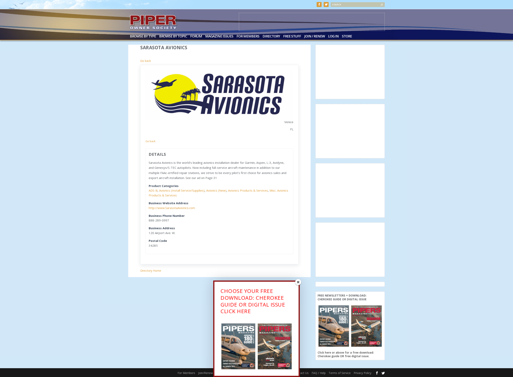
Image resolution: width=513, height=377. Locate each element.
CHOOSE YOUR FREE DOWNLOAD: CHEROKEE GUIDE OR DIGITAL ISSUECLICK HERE (252, 301)
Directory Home (150, 270)
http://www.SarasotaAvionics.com (172, 208)
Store (347, 36)
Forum (196, 36)
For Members (247, 36)
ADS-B (153, 190)
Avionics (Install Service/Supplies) (182, 190)
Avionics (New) (216, 190)
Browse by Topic (173, 36)
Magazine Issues (219, 36)
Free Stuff (292, 36)
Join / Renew (314, 36)
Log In (333, 36)
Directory (271, 36)
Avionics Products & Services (248, 190)
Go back (145, 61)
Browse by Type (143, 36)
